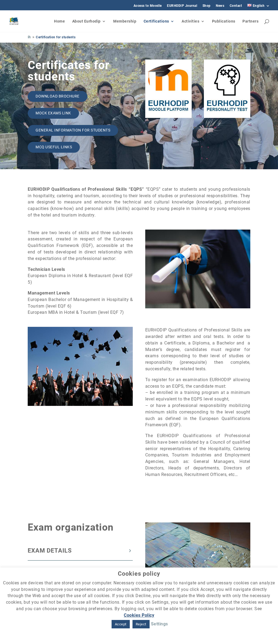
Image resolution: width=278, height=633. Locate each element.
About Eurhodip (86, 21)
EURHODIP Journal (182, 6)
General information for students (73, 130)
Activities (190, 21)
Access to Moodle (148, 6)
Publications (223, 21)
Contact (236, 6)
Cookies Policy (139, 615)
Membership (124, 21)
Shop (207, 6)
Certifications (156, 21)
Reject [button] (141, 624)
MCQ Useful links (54, 147)
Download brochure (58, 96)
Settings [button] (159, 623)
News (220, 6)
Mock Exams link (53, 113)
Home (59, 21)
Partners (250, 21)
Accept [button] (121, 624)
